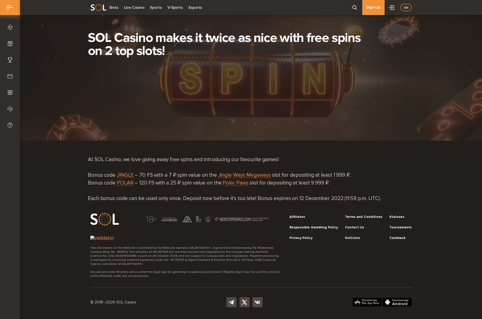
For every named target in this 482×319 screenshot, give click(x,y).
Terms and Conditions (363, 217)
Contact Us (354, 227)
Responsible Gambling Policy (313, 227)
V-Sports (175, 7)
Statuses (396, 217)
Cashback (397, 238)
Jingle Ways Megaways (244, 175)
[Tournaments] (10, 60)
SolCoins (352, 238)
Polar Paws (235, 183)
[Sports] (10, 27)
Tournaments (400, 227)
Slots (113, 7)
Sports (155, 7)
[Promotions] (10, 76)
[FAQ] (10, 125)
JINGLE (125, 175)
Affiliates (297, 217)
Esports (195, 7)
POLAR (125, 183)
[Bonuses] (10, 43)
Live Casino (134, 7)
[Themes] (10, 92)
